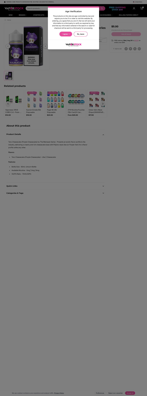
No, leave (80, 34)
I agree (65, 34)
